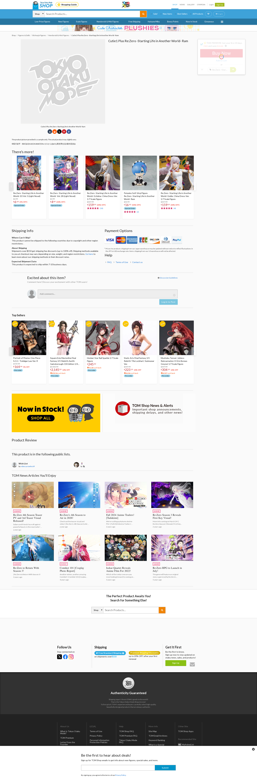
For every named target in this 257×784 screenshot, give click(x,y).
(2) (138, 212)
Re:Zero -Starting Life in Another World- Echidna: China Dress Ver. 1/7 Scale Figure (102, 196)
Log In (211, 4)
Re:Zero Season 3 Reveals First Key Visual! (167, 516)
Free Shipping (134, 21)
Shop (175, 4)
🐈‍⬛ (84, 466)
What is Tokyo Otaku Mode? (70, 732)
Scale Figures (81, 21)
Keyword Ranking (157, 740)
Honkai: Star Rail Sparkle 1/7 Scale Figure (102, 359)
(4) (175, 208)
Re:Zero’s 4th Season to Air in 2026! (73, 516)
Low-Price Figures (42, 21)
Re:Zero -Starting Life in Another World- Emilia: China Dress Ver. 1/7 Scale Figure (176, 196)
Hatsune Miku (154, 21)
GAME (156, 564)
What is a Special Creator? (156, 745)
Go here (89, 254)
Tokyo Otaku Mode (126, 4)
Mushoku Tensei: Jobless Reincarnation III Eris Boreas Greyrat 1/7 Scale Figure (174, 361)
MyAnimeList (188, 744)
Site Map (153, 731)
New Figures (63, 21)
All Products (198, 14)
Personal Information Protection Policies (99, 741)
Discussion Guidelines (169, 278)
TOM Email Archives (158, 735)
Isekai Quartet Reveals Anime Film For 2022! (118, 569)
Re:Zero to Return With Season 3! (26, 569)
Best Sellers (182, 14)
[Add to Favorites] (42, 159)
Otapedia (201, 4)
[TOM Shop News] (149, 408)
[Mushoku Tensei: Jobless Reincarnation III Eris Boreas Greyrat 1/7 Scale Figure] (176, 338)
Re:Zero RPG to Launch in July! (167, 569)
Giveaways (209, 21)
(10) (101, 208)
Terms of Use (122, 262)
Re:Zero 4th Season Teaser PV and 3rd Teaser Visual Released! (27, 518)
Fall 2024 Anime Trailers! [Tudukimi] (120, 516)
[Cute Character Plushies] (128, 28)
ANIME (17, 511)
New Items (167, 14)
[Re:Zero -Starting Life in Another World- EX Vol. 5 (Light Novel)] (29, 173)
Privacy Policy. (120, 775)
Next (193, 186)
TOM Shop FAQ (126, 731)
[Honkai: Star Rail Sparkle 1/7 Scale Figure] (103, 338)
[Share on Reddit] (54, 131)
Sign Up (220, 5)
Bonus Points (172, 21)
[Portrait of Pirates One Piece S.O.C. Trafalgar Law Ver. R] (29, 338)
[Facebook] (65, 656)
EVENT (64, 564)
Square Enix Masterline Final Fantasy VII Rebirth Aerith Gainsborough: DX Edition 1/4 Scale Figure (64, 361)
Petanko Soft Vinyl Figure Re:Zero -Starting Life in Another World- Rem (139, 196)
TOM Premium (67, 738)
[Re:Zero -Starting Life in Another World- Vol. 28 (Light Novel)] (66, 173)
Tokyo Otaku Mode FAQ (128, 741)
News (182, 4)
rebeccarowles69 (28, 466)
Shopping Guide (69, 4)
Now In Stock (191, 21)
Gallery (191, 4)
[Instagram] (71, 656)
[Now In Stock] (56, 413)
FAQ (109, 262)
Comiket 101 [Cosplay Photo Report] (72, 569)
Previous (11, 186)
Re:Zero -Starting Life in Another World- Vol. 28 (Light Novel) (65, 194)
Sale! (155, 14)
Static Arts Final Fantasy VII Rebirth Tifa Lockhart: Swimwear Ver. (139, 361)
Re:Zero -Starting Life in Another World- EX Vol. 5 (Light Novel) (28, 194)
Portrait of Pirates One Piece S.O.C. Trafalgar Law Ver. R (26, 359)
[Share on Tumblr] (50, 131)
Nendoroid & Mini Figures (108, 21)
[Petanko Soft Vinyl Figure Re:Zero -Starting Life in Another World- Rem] (139, 173)
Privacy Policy (96, 735)
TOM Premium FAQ (128, 735)
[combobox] (92, 14)
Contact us (137, 262)
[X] (59, 656)
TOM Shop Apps (185, 731)
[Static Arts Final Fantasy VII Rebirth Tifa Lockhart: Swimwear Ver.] (139, 338)
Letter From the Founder (67, 743)
